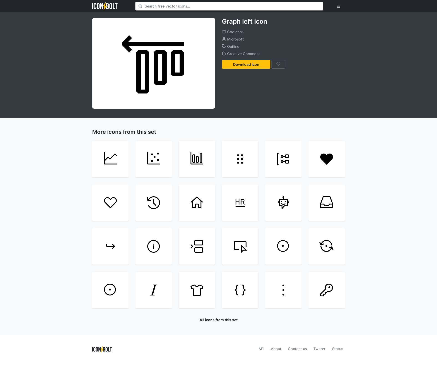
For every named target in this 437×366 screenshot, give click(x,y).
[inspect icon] (240, 246)
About (276, 348)
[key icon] (326, 290)
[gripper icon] (240, 159)
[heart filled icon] (326, 159)
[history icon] (153, 202)
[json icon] (240, 290)
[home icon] (197, 202)
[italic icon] (153, 290)
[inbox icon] (326, 202)
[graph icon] (197, 159)
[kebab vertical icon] (283, 290)
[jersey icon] (197, 290)
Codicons (235, 32)
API (261, 348)
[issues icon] (110, 290)
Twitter (319, 348)
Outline (232, 46)
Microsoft (235, 39)
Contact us (297, 348)
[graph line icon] (110, 159)
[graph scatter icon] (153, 159)
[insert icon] (197, 246)
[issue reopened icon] (326, 246)
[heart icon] (110, 202)
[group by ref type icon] (283, 159)
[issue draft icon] (283, 246)
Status (337, 348)
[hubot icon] (283, 202)
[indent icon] (110, 246)
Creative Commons (243, 53)
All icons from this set (219, 320)
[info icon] (153, 246)
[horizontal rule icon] (240, 202)
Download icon (246, 64)
